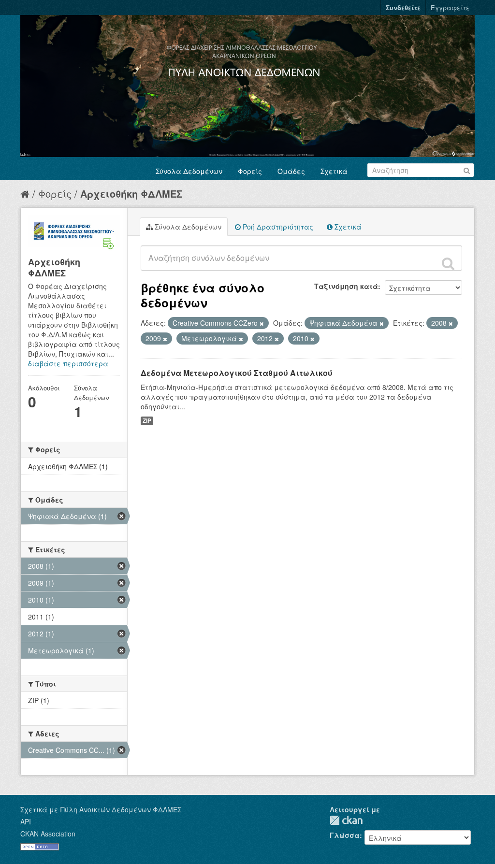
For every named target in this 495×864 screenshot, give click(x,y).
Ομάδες (291, 171)
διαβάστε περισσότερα (68, 363)
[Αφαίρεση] (262, 323)
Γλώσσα (345, 835)
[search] (448, 263)
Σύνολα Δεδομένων (189, 171)
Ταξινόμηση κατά (346, 286)
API (25, 821)
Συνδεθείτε (403, 7)
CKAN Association (47, 833)
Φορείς (250, 171)
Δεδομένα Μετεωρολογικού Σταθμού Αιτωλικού (237, 372)
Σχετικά (334, 171)
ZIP (147, 421)
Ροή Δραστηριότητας (277, 226)
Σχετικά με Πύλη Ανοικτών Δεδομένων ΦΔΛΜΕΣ (100, 809)
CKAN (346, 820)
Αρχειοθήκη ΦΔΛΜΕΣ (131, 194)
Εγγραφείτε (450, 7)
